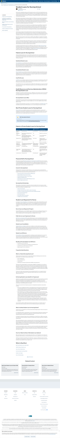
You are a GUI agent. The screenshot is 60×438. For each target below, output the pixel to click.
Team (5, 396)
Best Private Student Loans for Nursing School (8, 22)
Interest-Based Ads (44, 402)
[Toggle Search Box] (58, 1)
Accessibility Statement (44, 400)
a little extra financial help (37, 48)
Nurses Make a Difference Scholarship (23, 195)
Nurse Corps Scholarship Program (22, 192)
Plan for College (35, 1)
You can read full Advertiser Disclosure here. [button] (34, 121)
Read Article (16, 372)
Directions (34, 396)
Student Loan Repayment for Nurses (7, 28)
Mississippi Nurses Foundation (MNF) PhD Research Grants (26, 178)
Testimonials (5, 398)
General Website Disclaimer (44, 398)
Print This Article (21, 10)
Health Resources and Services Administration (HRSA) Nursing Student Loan (6, 19)
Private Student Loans (11, 4)
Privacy (44, 394)
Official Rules (6, 394)
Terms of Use (44, 392)
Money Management (47, 1)
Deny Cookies (33, 436)
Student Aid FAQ (34, 394)
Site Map (15, 400)
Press (25, 394)
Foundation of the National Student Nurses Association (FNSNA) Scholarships (29, 191)
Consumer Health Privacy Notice (44, 396)
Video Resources (15, 396)
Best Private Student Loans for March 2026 (22, 345)
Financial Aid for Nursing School (7, 26)
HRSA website (43, 103)
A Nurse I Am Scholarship (21, 188)
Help (34, 392)
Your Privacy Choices (43, 409)
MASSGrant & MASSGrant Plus (22, 177)
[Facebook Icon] (38, 9)
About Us (6, 392)
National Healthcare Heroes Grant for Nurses (24, 174)
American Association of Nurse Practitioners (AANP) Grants (26, 173)
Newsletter (15, 394)
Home (2, 4)
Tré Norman (20, 8)
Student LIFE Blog (54, 1)
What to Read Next (5, 30)
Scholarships (30, 1)
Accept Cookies (27, 436)
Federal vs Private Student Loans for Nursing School (7, 24)
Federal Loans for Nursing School (7, 16)
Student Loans (41, 1)
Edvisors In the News (25, 392)
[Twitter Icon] (39, 9)
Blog (15, 392)
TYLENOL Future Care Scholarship (23, 196)
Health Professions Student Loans (21, 347)
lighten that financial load (42, 45)
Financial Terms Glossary (15, 398)
